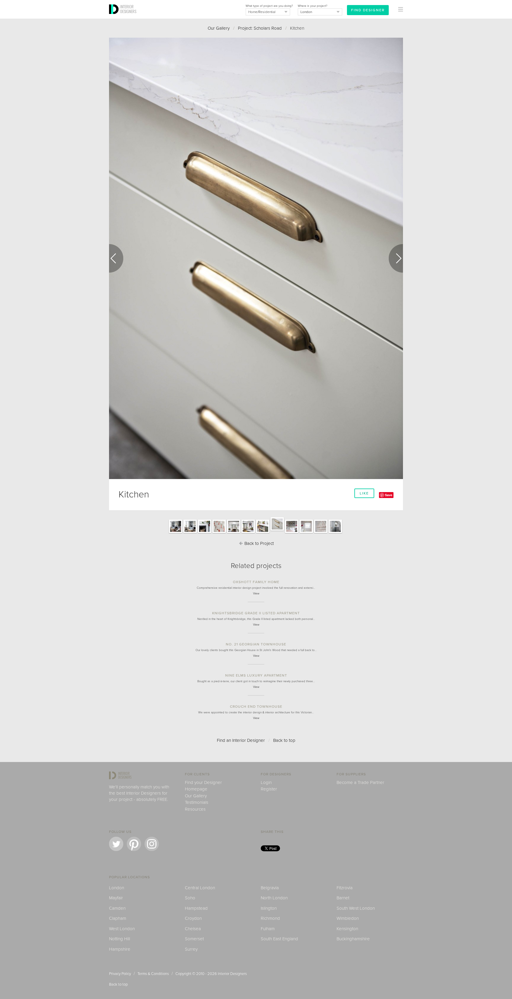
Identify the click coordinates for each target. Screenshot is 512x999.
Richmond (270, 918)
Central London (200, 887)
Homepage (196, 789)
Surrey (191, 949)
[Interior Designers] (114, 17)
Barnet (343, 898)
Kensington (347, 928)
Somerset (194, 938)
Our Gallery (219, 28)
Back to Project (258, 543)
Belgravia (270, 887)
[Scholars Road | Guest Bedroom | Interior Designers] (291, 533)
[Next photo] (396, 258)
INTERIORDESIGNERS (128, 9)
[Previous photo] (116, 258)
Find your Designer (203, 782)
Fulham (268, 928)
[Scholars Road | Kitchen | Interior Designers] (233, 533)
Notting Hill (119, 938)
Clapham (117, 918)
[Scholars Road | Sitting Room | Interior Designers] (175, 533)
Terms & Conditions (153, 973)
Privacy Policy (120, 973)
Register (269, 789)
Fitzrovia (345, 887)
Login (266, 782)
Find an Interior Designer (241, 740)
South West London (356, 908)
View (256, 593)
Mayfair (116, 898)
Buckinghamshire (353, 938)
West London (122, 928)
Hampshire (119, 949)
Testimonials (196, 802)
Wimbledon (348, 918)
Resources (195, 809)
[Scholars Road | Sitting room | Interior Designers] (204, 533)
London (116, 887)
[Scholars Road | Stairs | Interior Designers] (219, 533)
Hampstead (196, 908)
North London (274, 898)
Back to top (284, 740)
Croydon (193, 918)
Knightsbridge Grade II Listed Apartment (256, 613)
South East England (279, 938)
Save (388, 495)
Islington (269, 908)
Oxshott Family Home (256, 582)
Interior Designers (232, 973)
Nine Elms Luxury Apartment (256, 675)
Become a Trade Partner (360, 782)
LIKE (364, 493)
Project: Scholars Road (260, 28)
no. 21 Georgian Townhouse (256, 644)
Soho (190, 898)
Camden (117, 908)
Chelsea (193, 928)
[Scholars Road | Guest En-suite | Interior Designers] (335, 533)
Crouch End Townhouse (256, 706)
